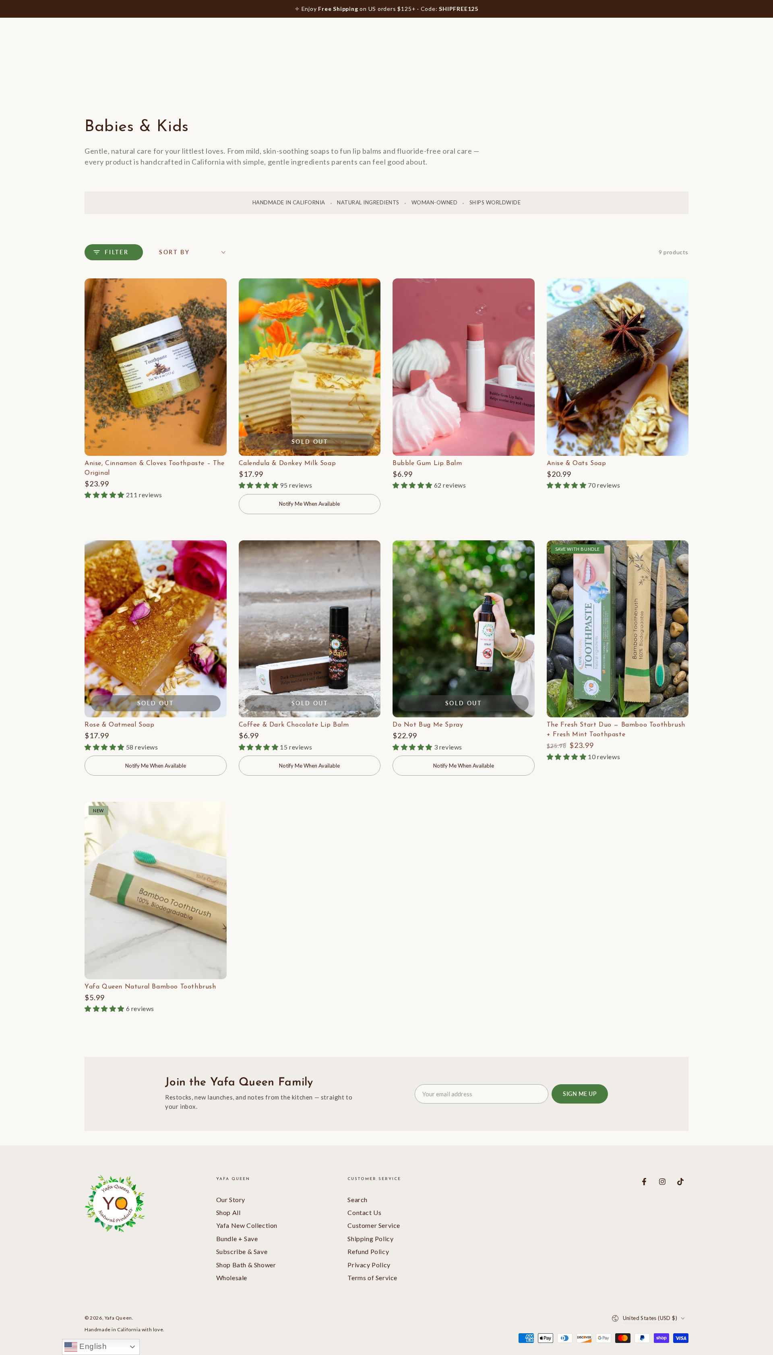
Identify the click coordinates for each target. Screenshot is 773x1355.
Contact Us (364, 1212)
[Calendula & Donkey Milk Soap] (310, 367)
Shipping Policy (370, 1238)
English (92, 1346)
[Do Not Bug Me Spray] (464, 629)
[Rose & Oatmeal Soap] (156, 629)
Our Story (230, 1199)
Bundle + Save (237, 1238)
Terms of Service (372, 1277)
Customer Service (373, 1225)
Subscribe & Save (242, 1251)
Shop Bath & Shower (246, 1265)
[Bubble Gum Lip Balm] (464, 367)
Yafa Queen (118, 1318)
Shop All (228, 1212)
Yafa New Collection (246, 1225)
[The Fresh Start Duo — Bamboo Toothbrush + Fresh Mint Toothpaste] (618, 629)
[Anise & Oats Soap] (618, 367)
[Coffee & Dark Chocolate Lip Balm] (310, 629)
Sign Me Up (580, 1093)
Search (357, 1199)
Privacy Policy (368, 1265)
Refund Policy (368, 1251)
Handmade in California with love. (125, 1329)
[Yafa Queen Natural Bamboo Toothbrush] (156, 890)
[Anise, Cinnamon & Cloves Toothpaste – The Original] (156, 367)
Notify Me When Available (309, 503)
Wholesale (231, 1277)
